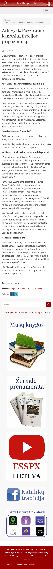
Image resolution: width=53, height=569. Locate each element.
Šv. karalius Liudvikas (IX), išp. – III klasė (27, 312)
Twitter (16, 294)
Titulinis (7, 20)
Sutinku (8, 564)
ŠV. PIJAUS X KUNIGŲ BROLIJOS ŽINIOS (25, 288)
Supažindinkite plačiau (25, 564)
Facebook (12, 294)
